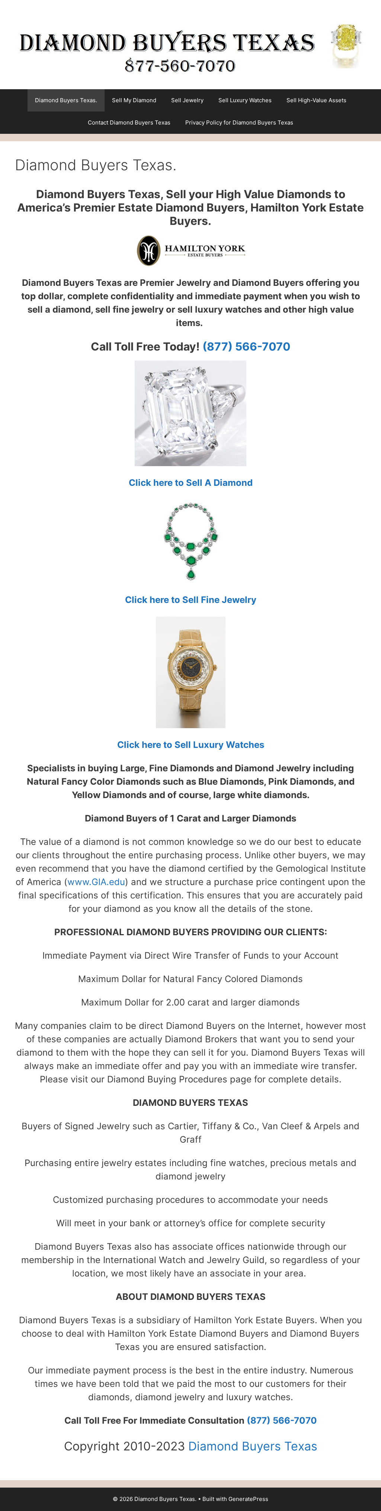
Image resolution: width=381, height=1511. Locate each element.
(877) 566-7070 (245, 346)
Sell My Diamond (134, 100)
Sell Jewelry (187, 100)
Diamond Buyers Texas (252, 1446)
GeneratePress (248, 1498)
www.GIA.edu (96, 881)
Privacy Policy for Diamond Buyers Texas (239, 122)
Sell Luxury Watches (245, 100)
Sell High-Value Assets (316, 100)
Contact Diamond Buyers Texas (129, 122)
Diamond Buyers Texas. (66, 100)
